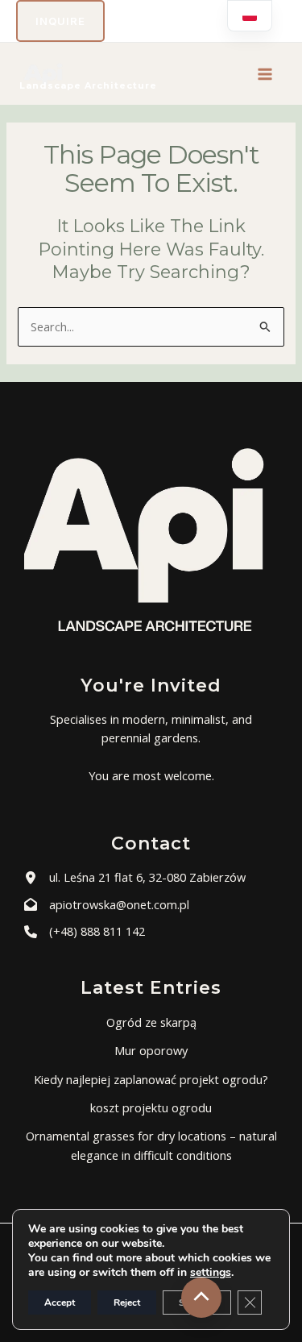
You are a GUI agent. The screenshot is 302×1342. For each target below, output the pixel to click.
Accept (59, 1302)
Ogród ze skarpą (151, 1022)
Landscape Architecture (88, 85)
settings (210, 1272)
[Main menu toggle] (265, 74)
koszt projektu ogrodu (151, 1107)
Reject (127, 1302)
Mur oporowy (151, 1050)
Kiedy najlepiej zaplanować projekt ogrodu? (151, 1079)
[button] (60, 21)
